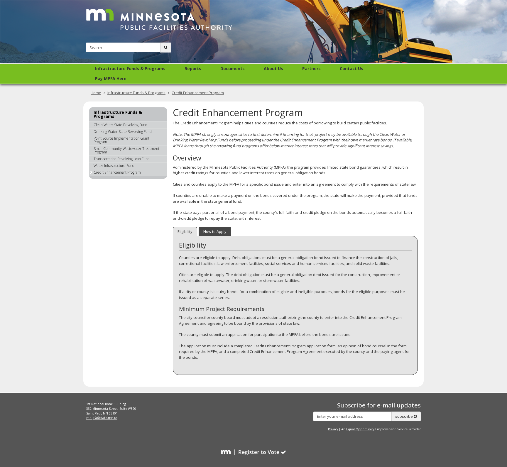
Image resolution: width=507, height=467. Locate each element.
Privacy (333, 429)
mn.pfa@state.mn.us (101, 418)
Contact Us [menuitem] (351, 68)
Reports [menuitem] (193, 68)
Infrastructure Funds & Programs (136, 92)
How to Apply (215, 231)
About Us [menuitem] (273, 68)
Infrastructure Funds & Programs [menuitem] (130, 68)
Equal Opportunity (360, 429)
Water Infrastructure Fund (114, 165)
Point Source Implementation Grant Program (121, 140)
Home (96, 92)
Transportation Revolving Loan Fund (122, 158)
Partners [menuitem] (311, 68)
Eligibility (185, 231)
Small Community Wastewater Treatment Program (126, 150)
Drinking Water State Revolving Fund (123, 131)
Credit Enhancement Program (198, 92)
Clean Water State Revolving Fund (120, 124)
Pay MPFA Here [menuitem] (110, 78)
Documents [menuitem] (232, 68)
